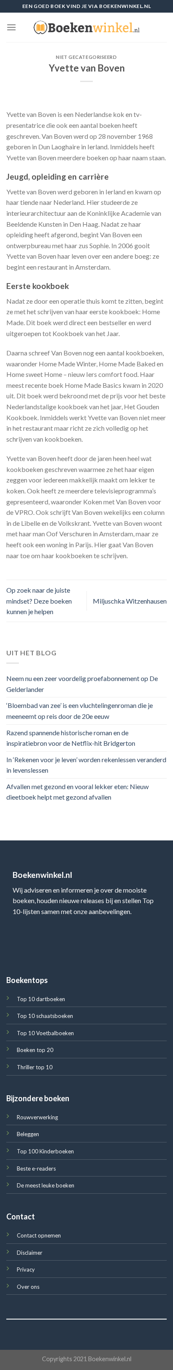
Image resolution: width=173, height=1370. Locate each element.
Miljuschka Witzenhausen (130, 601)
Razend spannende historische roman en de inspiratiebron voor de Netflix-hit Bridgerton (70, 738)
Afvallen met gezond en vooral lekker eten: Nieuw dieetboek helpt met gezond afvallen (77, 791)
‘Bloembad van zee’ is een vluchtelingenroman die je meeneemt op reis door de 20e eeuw (79, 710)
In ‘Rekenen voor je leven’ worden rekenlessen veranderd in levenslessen (86, 764)
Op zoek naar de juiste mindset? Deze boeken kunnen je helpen (39, 600)
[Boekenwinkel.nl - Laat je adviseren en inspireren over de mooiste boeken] (86, 27)
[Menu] (11, 27)
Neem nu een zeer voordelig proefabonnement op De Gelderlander (82, 683)
